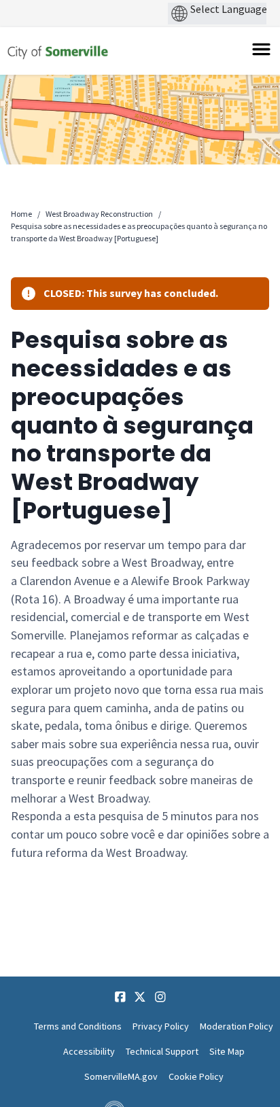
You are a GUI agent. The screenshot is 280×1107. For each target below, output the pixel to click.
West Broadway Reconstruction (99, 214)
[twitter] (140, 996)
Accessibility (89, 1051)
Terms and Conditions (78, 1026)
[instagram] (160, 996)
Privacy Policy (161, 1026)
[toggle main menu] (261, 49)
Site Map (227, 1051)
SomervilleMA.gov (121, 1076)
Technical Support (162, 1051)
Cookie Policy (196, 1076)
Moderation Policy (236, 1026)
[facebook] (120, 996)
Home (21, 214)
